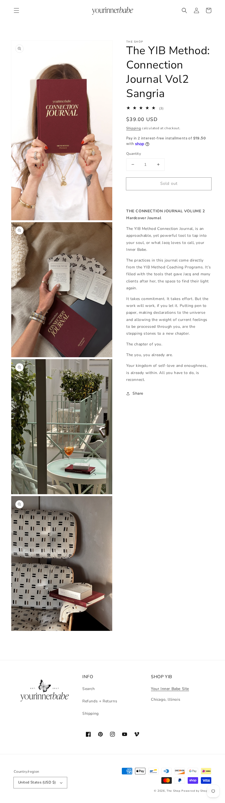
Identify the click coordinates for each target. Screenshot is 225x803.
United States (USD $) (37, 782)
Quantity (133, 153)
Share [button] (138, 393)
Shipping (133, 128)
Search (88, 688)
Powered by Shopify (196, 791)
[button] (16, 10)
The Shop (174, 791)
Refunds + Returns (99, 701)
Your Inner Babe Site (170, 688)
